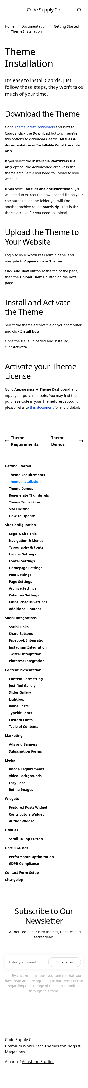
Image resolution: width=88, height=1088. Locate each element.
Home (9, 26)
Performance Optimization (31, 856)
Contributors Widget (26, 814)
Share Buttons (21, 633)
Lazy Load (17, 782)
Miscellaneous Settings (28, 602)
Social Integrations (21, 618)
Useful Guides (16, 848)
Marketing (13, 735)
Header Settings (22, 554)
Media (10, 760)
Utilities (11, 830)
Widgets (12, 798)
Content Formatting (26, 678)
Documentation (34, 26)
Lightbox (16, 699)
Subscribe (64, 962)
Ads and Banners (23, 744)
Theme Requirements (25, 441)
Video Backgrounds (25, 776)
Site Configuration (20, 525)
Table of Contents (23, 726)
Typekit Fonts (20, 713)
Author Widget (21, 821)
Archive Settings (22, 588)
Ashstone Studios (38, 1061)
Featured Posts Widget (28, 807)
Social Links (19, 626)
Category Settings (24, 595)
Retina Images (21, 789)
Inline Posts (19, 706)
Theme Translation (24, 502)
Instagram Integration (28, 647)
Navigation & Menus (26, 540)
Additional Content (25, 609)
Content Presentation (23, 670)
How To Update (22, 515)
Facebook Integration (27, 640)
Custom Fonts (21, 719)
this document (42, 407)
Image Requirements (26, 769)
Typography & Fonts (26, 547)
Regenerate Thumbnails (29, 495)
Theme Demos (58, 441)
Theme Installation (26, 31)
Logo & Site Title (23, 533)
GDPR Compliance (24, 863)
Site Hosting (19, 509)
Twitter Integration (25, 654)
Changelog (14, 879)
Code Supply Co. (44, 9)
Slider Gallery (20, 692)
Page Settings (20, 581)
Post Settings (20, 574)
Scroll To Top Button (26, 839)
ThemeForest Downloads (34, 127)
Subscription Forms (25, 751)
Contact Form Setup (22, 872)
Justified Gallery (22, 685)
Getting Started (66, 26)
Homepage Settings (25, 567)
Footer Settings (22, 561)
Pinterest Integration (26, 661)
